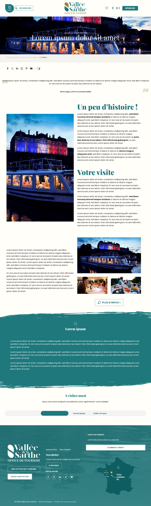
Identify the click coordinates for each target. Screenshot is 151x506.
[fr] (118, 8)
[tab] (54, 413)
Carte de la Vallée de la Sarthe (103, 440)
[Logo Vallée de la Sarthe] (24, 453)
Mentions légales (45, 502)
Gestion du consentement (65, 502)
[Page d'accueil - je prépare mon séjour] (75, 6)
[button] (23, 8)
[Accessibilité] (112, 7)
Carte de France (96, 434)
